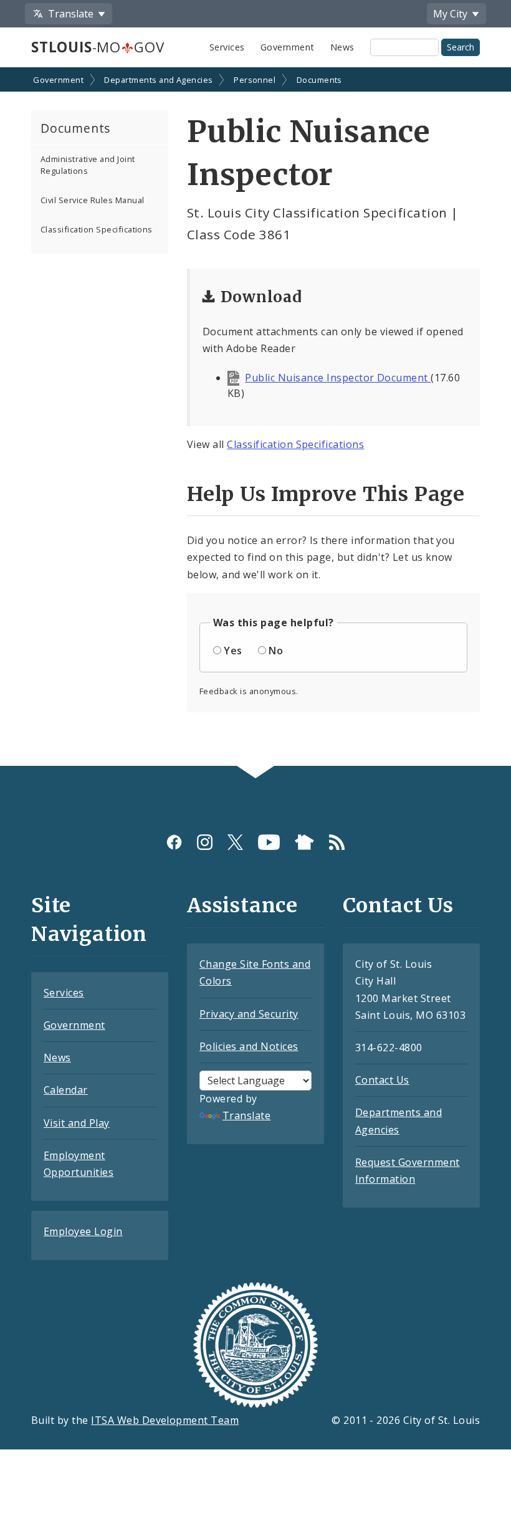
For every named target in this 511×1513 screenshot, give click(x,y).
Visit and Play (77, 1123)
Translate (246, 1115)
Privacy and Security (248, 1014)
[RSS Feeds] (337, 842)
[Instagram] (205, 842)
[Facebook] (174, 842)
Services (227, 47)
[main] (255, 418)
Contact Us (382, 1080)
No (276, 650)
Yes (233, 650)
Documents (319, 79)
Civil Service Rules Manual (92, 200)
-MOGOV (97, 47)
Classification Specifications (97, 229)
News (342, 47)
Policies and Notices (248, 1046)
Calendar (66, 1090)
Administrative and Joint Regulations (88, 164)
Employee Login (83, 1231)
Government (287, 47)
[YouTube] (269, 842)
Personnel (254, 79)
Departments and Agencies (158, 79)
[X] (235, 842)
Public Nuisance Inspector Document (338, 377)
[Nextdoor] (304, 842)
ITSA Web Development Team (165, 1420)
